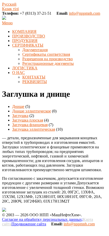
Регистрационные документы (48, 63)
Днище (18, 106)
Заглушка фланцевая (30, 125)
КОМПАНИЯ (24, 31)
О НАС (18, 72)
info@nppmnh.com (84, 13)
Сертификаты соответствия (46, 54)
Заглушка (20, 115)
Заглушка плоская (27, 120)
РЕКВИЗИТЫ (34, 82)
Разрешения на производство (47, 59)
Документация (35, 50)
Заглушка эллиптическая (33, 129)
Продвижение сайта (28, 224)
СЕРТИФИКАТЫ (27, 45)
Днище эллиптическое (31, 111)
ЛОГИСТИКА (25, 68)
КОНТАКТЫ (33, 77)
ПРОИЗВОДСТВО (28, 36)
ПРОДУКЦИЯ (25, 40)
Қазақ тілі (10, 9)
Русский (9, 4)
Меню (7, 23)
